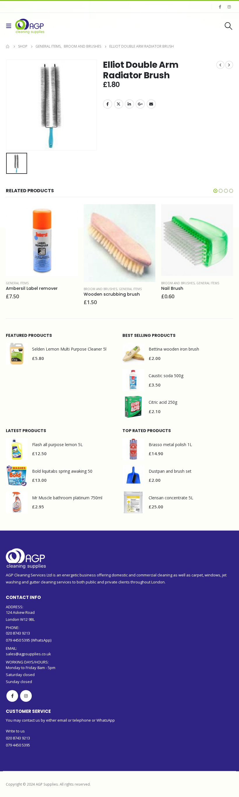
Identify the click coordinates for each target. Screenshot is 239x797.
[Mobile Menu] (10, 26)
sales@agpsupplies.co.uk (28, 653)
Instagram (26, 696)
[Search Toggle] (228, 26)
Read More (68, 214)
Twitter (118, 104)
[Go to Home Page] (8, 46)
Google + (140, 104)
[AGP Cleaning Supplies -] (29, 26)
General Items (17, 283)
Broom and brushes (100, 289)
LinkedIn (129, 104)
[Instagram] (229, 7)
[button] (215, 190)
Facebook (107, 104)
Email (151, 104)
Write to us (15, 731)
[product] (42, 240)
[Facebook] (220, 7)
